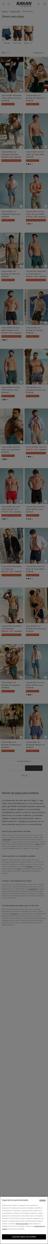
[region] (24, 1220)
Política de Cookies (22, 1224)
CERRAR (42, 1200)
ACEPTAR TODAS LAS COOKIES (24, 1237)
